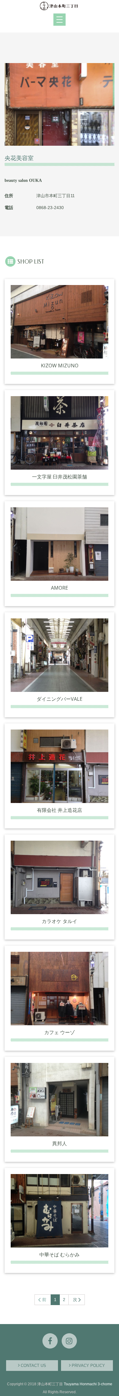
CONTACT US (33, 1365)
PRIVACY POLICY (88, 1365)
